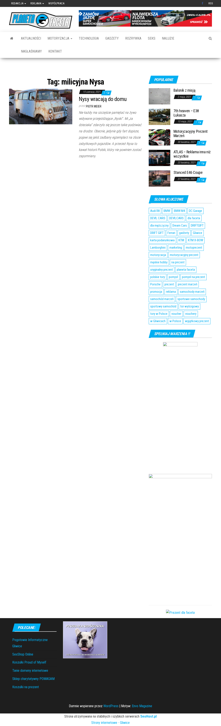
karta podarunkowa (162, 240)
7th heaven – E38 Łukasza (186, 113)
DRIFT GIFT (157, 233)
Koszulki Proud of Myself (29, 662)
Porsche (155, 284)
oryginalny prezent (161, 270)
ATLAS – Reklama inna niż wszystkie (192, 154)
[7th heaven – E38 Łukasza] (159, 117)
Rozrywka (133, 38)
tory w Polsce (158, 314)
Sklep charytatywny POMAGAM (33, 679)
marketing (175, 247)
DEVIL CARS (157, 218)
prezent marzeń (187, 284)
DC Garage (195, 211)
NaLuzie (168, 38)
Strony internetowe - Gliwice (110, 723)
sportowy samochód (163, 306)
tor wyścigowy (189, 306)
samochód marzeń (162, 299)
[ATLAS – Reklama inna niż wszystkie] (159, 158)
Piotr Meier (93, 106)
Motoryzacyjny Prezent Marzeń (191, 133)
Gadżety (112, 38)
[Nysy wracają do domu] (40, 106)
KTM (181, 240)
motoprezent (194, 247)
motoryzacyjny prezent (184, 255)
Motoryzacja (58, 38)
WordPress (110, 706)
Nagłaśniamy (31, 51)
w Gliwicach (158, 321)
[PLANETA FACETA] (12, 38)
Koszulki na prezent (25, 687)
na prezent (178, 262)
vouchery (190, 314)
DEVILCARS (176, 218)
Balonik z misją (185, 90)
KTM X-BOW (195, 240)
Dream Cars (179, 225)
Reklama (36, 3)
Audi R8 (155, 211)
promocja (156, 292)
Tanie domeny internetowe (30, 670)
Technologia (89, 38)
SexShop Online (22, 654)
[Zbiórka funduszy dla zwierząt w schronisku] (85, 640)
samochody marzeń (192, 292)
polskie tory (157, 277)
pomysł (173, 277)
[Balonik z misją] (159, 96)
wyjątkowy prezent (197, 321)
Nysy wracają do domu (103, 99)
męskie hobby (158, 262)
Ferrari (171, 233)
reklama (171, 292)
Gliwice (197, 233)
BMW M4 (179, 211)
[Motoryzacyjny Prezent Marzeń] (159, 137)
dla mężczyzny (159, 225)
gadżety (184, 233)
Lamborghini (158, 247)
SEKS (151, 38)
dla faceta (194, 218)
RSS (210, 3)
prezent (169, 284)
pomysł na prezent (193, 277)
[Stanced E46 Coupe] (159, 178)
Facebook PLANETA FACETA (202, 3)
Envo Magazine (142, 706)
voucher (176, 314)
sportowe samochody (191, 299)
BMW (167, 211)
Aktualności (31, 38)
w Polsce (175, 321)
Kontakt (55, 51)
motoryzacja (158, 255)
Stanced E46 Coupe (188, 172)
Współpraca (56, 3)
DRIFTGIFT (197, 225)
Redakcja (17, 3)
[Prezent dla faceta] (180, 613)
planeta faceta (186, 270)
